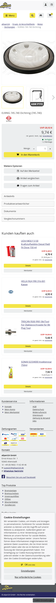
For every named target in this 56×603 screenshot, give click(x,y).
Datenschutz (38, 409)
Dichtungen (9, 27)
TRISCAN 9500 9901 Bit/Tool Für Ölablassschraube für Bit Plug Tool (35, 325)
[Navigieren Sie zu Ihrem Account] (45, 4)
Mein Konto (10, 409)
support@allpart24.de (14, 468)
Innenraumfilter (12, 496)
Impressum (38, 415)
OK (29, 564)
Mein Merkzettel (12, 412)
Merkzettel (28, 270)
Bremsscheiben (12, 493)
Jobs (34, 421)
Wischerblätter (11, 502)
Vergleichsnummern (14, 218)
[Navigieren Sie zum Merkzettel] (51, 4)
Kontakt (8, 406)
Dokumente (10, 211)
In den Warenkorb (30, 154)
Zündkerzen (10, 505)
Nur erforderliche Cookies (28, 577)
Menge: (27, 148)
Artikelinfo (9, 196)
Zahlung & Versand (41, 418)
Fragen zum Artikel (29, 185)
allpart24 (6, 24)
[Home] (5, 5)
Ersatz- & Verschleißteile (24, 24)
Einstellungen (28, 570)
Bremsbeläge (11, 490)
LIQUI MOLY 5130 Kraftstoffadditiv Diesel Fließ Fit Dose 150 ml (35, 244)
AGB (34, 406)
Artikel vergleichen (29, 178)
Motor (40, 24)
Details (28, 265)
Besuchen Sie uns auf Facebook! (21, 477)
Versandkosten (47, 136)
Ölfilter (8, 499)
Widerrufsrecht (39, 412)
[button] (32, 15)
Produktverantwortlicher (16, 203)
